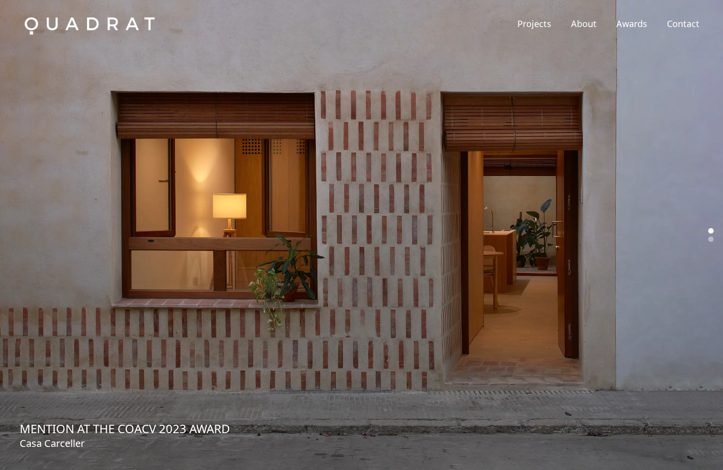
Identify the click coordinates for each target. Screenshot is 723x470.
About (584, 23)
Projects (534, 23)
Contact (683, 23)
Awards (631, 23)
